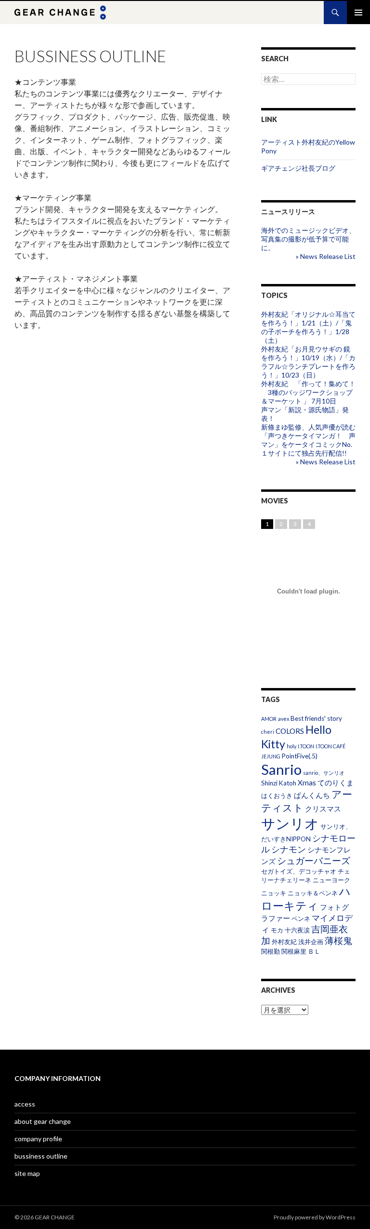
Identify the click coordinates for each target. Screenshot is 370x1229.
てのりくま (335, 782)
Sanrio (281, 769)
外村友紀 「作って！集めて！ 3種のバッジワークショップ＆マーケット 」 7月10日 (308, 392)
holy (291, 746)
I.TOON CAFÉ (330, 746)
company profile (38, 1138)
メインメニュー (358, 12)
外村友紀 (284, 941)
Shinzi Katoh (278, 783)
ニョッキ (273, 893)
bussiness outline (40, 1156)
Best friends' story (316, 718)
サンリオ (290, 823)
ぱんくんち (312, 795)
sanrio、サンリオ (323, 773)
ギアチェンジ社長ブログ (298, 168)
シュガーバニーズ (313, 860)
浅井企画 (310, 941)
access (24, 1104)
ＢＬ (314, 951)
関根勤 (270, 951)
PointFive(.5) (299, 756)
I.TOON (306, 746)
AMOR (269, 719)
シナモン (288, 849)
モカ (277, 930)
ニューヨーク (331, 880)
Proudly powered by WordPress (315, 1217)
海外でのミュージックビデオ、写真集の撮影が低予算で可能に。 (308, 239)
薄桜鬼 (338, 940)
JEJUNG (270, 756)
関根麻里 (293, 951)
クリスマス (323, 808)
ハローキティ (306, 898)
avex (283, 719)
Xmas (307, 782)
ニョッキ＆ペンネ (313, 893)
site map (27, 1173)
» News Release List (326, 256)
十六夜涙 (297, 930)
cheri (267, 732)
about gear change (42, 1121)
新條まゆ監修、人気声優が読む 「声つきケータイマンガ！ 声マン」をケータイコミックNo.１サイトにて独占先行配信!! (308, 440)
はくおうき (276, 795)
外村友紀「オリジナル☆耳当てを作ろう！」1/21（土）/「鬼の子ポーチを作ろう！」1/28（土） (308, 327)
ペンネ (300, 918)
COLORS (290, 731)
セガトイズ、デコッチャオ (298, 871)
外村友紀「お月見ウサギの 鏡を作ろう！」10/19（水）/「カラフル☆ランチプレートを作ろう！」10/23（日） (308, 362)
